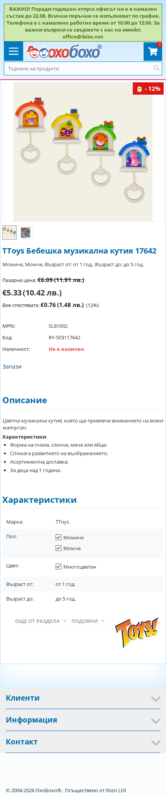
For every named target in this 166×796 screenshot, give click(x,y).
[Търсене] (156, 68)
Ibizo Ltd (116, 790)
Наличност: (16, 348)
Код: (7, 337)
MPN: (8, 325)
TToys (62, 521)
